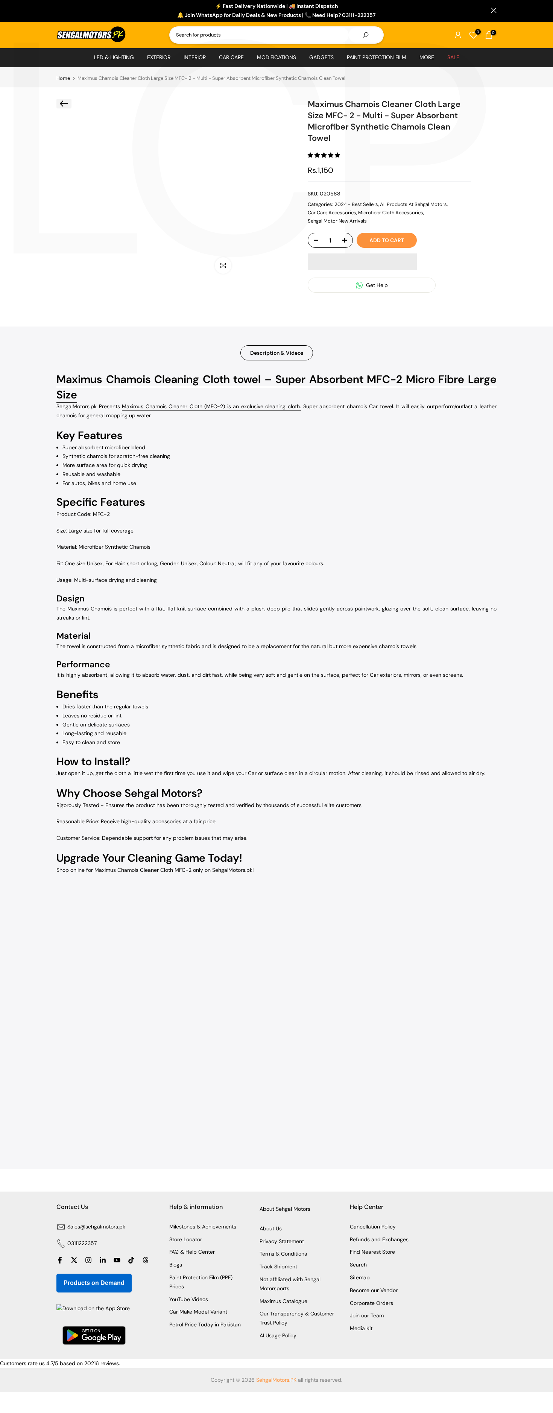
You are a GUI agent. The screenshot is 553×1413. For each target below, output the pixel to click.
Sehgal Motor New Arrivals (337, 221)
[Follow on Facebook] (59, 1260)
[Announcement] (276, 11)
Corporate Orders (371, 1303)
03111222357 (82, 1243)
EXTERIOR (158, 57)
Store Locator (185, 1239)
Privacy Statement (282, 1241)
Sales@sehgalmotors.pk (96, 1226)
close (59, 10)
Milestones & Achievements (202, 1226)
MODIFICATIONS (276, 57)
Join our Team (367, 1315)
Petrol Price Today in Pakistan (205, 1324)
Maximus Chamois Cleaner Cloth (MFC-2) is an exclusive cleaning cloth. (211, 406)
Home (63, 78)
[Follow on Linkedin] (102, 1260)
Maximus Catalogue (283, 1301)
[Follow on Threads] (145, 1260)
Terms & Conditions (283, 1253)
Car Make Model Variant (198, 1311)
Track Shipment (278, 1266)
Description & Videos (276, 352)
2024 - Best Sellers (356, 204)
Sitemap (360, 1277)
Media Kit (361, 1328)
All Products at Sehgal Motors (413, 204)
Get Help (376, 285)
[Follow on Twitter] (74, 1260)
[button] (325, 155)
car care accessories (332, 212)
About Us (271, 1228)
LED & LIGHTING (114, 57)
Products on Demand (94, 1283)
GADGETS (321, 57)
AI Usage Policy (278, 1335)
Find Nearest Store (372, 1251)
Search (358, 1264)
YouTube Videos (188, 1299)
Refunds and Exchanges (379, 1239)
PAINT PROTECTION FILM (376, 57)
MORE (426, 57)
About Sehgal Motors (285, 1208)
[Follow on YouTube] (117, 1260)
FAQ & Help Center (192, 1251)
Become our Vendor (374, 1290)
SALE (453, 57)
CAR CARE (231, 57)
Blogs (175, 1264)
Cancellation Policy (373, 1226)
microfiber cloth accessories (390, 212)
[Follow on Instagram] (88, 1260)
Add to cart (386, 240)
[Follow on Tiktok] (131, 1260)
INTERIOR (195, 57)
